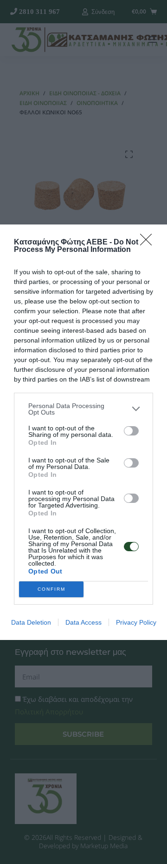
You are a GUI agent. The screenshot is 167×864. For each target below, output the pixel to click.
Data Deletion (31, 622)
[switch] (131, 430)
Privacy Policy (136, 622)
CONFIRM (51, 589)
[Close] (149, 242)
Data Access (83, 622)
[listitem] (83, 409)
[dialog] (83, 432)
